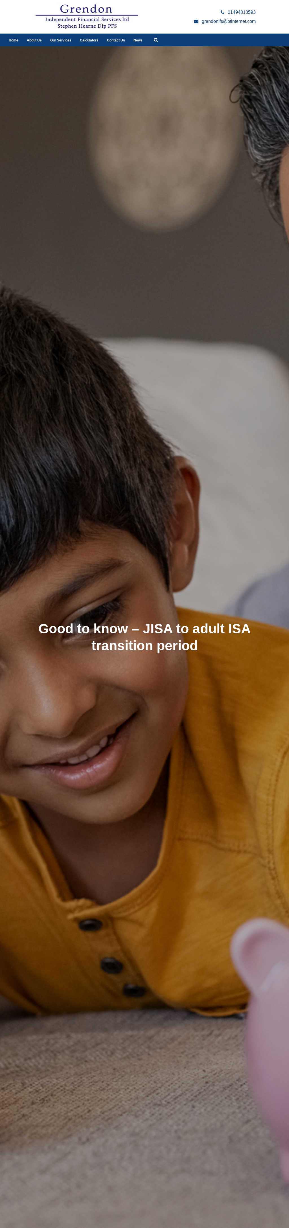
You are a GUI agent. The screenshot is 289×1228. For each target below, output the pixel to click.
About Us (34, 40)
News (138, 40)
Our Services (60, 40)
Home (13, 40)
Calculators (89, 40)
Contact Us (116, 40)
